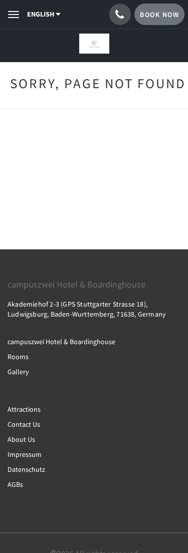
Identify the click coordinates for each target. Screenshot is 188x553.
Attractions (24, 409)
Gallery (18, 371)
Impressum (25, 454)
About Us (21, 439)
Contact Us (24, 424)
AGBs (15, 484)
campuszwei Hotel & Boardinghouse (61, 341)
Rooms (18, 356)
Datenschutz (26, 469)
